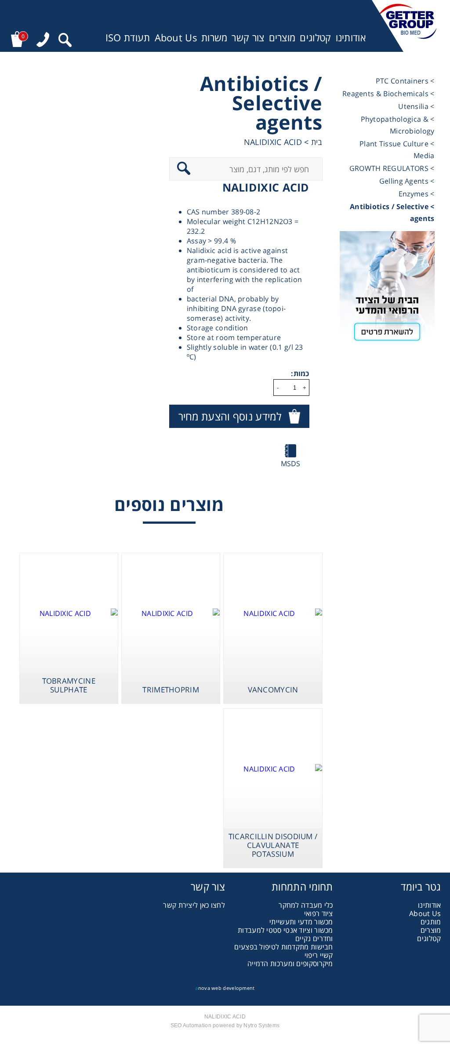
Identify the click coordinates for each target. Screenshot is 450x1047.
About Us (176, 37)
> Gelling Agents (407, 181)
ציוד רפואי (318, 913)
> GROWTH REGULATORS (392, 168)
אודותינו (351, 37)
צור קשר (248, 37)
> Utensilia (416, 106)
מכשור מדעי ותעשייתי (301, 922)
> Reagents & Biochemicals (388, 93)
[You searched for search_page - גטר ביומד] (65, 41)
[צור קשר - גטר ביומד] (387, 290)
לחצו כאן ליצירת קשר (194, 905)
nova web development (224, 988)
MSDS (291, 463)
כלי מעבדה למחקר (306, 905)
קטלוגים (315, 37)
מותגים (431, 922)
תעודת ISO (127, 37)
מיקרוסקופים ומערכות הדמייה (290, 963)
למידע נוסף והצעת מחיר (229, 416)
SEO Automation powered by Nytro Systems (225, 1025)
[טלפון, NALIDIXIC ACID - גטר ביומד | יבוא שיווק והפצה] (42, 40)
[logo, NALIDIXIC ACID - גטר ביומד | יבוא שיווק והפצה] (406, 26)
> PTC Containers (405, 81)
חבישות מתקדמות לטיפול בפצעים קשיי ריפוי (283, 951)
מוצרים (282, 37)
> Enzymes (417, 194)
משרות (214, 37)
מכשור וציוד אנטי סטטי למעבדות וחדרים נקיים (285, 934)
